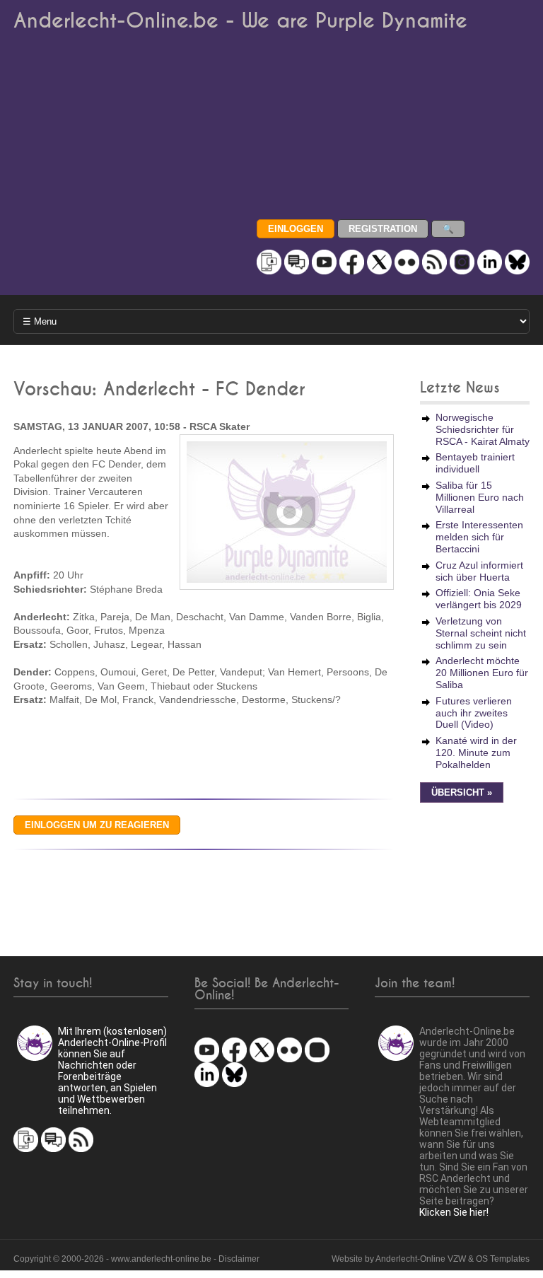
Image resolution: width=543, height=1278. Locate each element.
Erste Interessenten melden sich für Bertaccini (479, 536)
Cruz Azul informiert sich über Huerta (479, 571)
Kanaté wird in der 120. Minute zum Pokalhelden (476, 752)
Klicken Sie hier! (454, 1212)
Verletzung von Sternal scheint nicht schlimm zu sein (481, 633)
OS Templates (503, 1259)
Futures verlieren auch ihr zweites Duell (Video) (474, 713)
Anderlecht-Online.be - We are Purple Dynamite (240, 21)
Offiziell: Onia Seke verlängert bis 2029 (479, 598)
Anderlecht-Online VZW (420, 1259)
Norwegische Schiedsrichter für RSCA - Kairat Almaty (483, 429)
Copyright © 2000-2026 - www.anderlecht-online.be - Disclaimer (136, 1259)
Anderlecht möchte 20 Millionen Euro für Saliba (482, 672)
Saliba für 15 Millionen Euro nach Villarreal (480, 497)
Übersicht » (461, 793)
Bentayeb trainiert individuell (475, 463)
